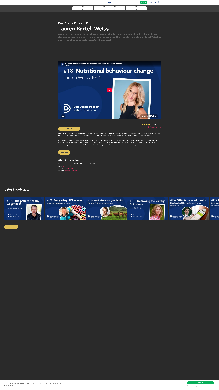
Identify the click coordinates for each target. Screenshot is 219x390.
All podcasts (11, 227)
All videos (141, 8)
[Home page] (109, 2)
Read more (59, 383)
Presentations (109, 8)
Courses (77, 8)
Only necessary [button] (200, 386)
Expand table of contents (69, 129)
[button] (33, 385)
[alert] (109, 385)
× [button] (217, 381)
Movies (88, 8)
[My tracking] (150, 2)
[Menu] (60, 2)
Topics (120, 8)
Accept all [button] (200, 383)
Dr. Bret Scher (68, 166)
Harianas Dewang (70, 171)
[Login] (158, 2)
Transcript (64, 152)
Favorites (130, 8)
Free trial (143, 2)
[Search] (64, 2)
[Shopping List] (154, 2)
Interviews (98, 8)
